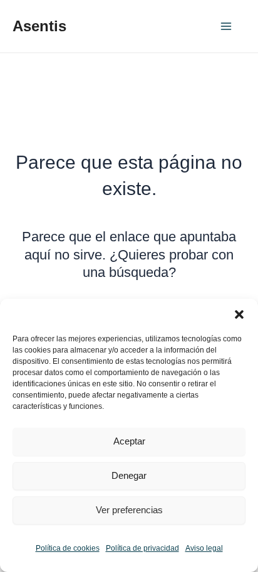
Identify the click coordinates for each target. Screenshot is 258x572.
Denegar (129, 475)
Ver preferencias (129, 509)
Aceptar (129, 441)
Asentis (39, 26)
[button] (239, 314)
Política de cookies (68, 548)
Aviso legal (204, 548)
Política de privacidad (142, 548)
